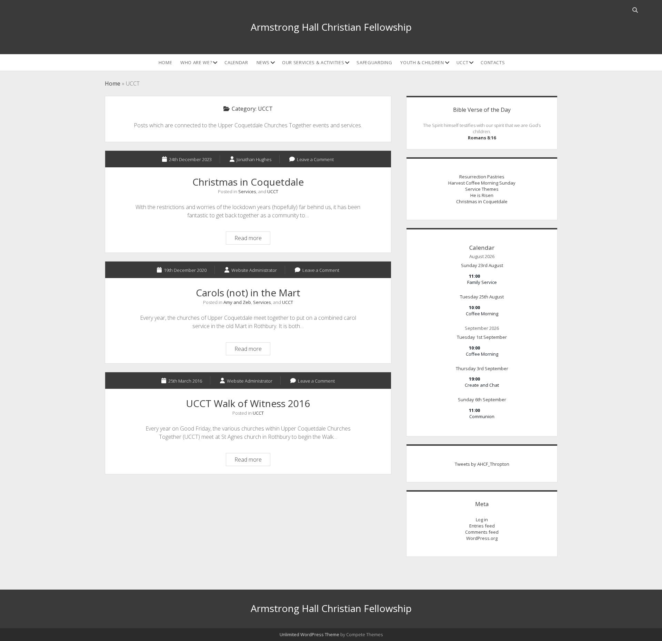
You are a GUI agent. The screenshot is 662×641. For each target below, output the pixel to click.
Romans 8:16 (482, 138)
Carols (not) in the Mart (248, 292)
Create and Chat (482, 385)
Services (247, 191)
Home (165, 62)
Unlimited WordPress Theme (309, 634)
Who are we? (196, 62)
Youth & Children (422, 62)
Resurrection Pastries (481, 177)
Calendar (236, 62)
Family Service (482, 282)
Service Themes (482, 189)
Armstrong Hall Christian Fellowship (331, 26)
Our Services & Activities (313, 62)
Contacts (493, 62)
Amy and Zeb (237, 302)
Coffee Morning (482, 313)
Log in (482, 519)
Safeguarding (374, 62)
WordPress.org (482, 538)
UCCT (463, 62)
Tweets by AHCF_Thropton (482, 464)
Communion (481, 416)
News (263, 62)
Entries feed (482, 526)
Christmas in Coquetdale (248, 181)
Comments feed (482, 532)
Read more (252, 239)
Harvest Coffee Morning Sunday (481, 183)
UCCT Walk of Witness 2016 (248, 403)
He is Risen (481, 195)
